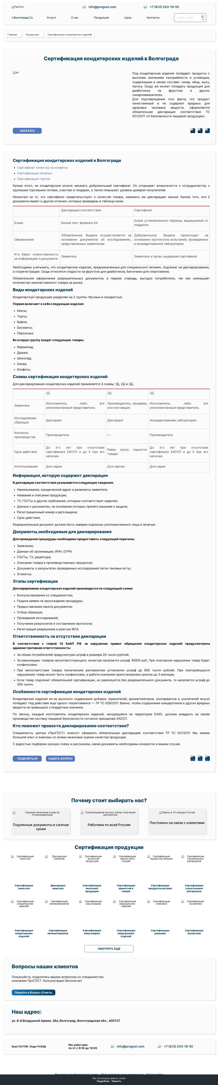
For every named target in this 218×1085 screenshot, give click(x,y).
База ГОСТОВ (20, 1046)
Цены (127, 17)
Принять (116, 1081)
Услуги (51, 17)
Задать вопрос (60, 758)
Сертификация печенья (34, 173)
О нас (75, 17)
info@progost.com (102, 7)
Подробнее (103, 1081)
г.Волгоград (20, 17)
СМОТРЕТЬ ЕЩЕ (109, 948)
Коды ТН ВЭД (38, 1046)
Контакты (153, 17)
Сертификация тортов (33, 179)
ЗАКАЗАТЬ (27, 130)
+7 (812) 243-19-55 (164, 7)
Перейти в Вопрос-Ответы (33, 992)
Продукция (101, 17)
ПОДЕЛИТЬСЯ (27, 758)
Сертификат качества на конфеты (42, 167)
